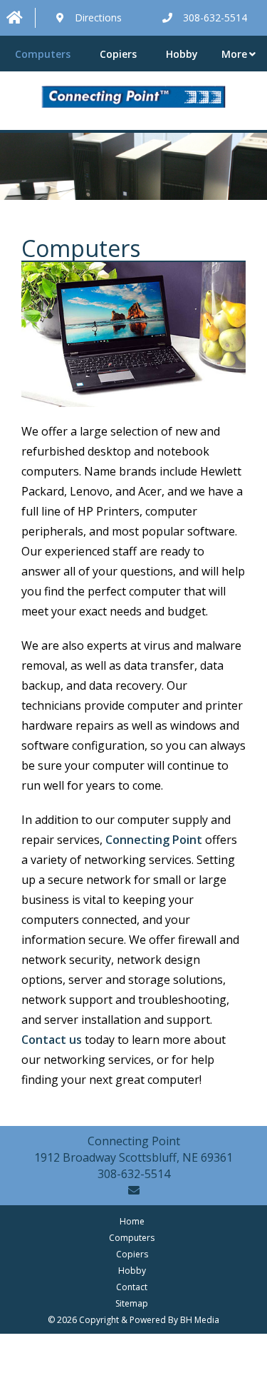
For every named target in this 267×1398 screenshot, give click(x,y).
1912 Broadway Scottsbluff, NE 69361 (133, 1157)
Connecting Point (153, 840)
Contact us (51, 1039)
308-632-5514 (134, 1174)
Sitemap (131, 1303)
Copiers (118, 54)
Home (132, 1221)
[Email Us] (134, 1190)
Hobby (182, 54)
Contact (131, 1287)
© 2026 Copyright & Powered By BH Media (133, 1320)
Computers (42, 54)
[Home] (18, 18)
